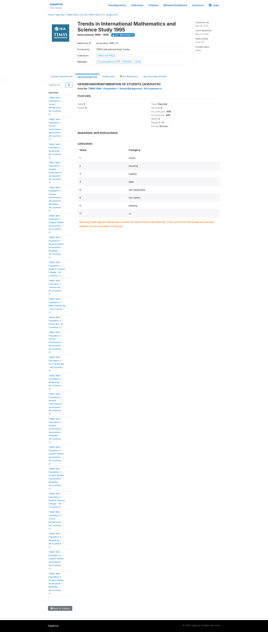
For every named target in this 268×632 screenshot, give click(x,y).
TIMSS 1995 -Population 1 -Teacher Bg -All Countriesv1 (55, 287)
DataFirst (56, 4)
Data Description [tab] (87, 77)
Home (51, 15)
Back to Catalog (61, 608)
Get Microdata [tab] (130, 76)
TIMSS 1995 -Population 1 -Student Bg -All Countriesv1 (55, 151)
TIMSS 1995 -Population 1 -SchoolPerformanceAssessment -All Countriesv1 (55, 129)
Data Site (60, 15)
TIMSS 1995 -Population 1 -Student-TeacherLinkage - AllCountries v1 (57, 269)
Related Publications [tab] (154, 76)
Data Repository (117, 5)
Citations (153, 5)
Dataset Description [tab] (62, 76)
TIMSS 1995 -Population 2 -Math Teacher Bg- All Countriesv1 (57, 305)
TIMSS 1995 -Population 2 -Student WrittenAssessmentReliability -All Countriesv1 (56, 478)
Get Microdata (124, 35)
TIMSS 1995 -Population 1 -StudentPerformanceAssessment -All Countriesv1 (55, 172)
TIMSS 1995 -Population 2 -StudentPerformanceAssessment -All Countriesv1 (55, 404)
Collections (137, 5)
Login (216, 5)
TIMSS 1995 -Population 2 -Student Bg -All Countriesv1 (55, 382)
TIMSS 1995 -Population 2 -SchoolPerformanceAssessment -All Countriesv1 (55, 342)
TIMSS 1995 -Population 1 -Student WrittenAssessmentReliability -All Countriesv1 (56, 247)
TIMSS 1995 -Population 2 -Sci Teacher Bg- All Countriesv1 (56, 364)
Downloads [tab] (108, 76)
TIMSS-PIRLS (72, 15)
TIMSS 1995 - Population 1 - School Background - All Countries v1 (125, 88)
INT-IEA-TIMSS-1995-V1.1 (92, 15)
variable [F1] (111, 15)
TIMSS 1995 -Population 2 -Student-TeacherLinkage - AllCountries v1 (57, 500)
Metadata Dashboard (175, 5)
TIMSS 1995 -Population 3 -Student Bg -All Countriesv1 (55, 540)
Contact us (198, 5)
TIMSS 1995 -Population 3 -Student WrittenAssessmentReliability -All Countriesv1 (56, 583)
